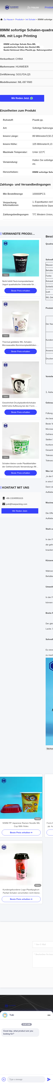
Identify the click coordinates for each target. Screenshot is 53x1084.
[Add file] (4, 1079)
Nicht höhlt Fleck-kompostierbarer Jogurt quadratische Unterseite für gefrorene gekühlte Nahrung (18, 284)
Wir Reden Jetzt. (20, 98)
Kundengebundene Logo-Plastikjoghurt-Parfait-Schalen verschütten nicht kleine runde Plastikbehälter (21, 891)
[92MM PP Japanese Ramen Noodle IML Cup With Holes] (21, 798)
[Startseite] (11, 7)
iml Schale (30, 19)
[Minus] (49, 1015)
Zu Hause (33, 7)
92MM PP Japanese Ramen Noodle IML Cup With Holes (21, 824)
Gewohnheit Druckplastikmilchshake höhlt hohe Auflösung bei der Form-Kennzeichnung (19, 405)
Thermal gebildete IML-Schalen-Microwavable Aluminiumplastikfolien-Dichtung (19, 345)
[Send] (49, 1079)
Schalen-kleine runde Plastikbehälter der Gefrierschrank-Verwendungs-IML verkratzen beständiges (19, 466)
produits (19, 19)
